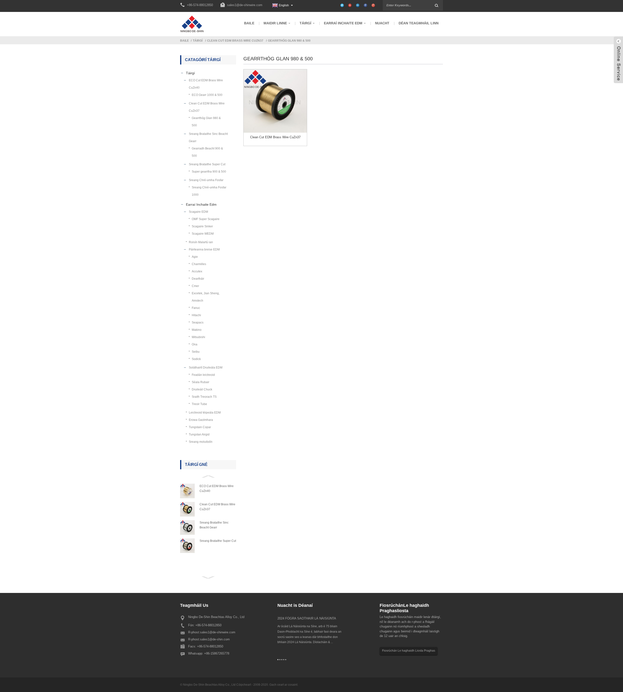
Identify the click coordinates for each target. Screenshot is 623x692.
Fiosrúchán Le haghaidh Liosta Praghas (408, 650)
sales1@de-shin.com (215, 639)
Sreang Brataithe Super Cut (218, 541)
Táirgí (197, 40)
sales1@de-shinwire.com (244, 5)
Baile (184, 40)
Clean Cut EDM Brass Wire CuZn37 (235, 40)
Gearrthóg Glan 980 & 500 (289, 40)
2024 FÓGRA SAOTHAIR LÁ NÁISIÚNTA (306, 618)
